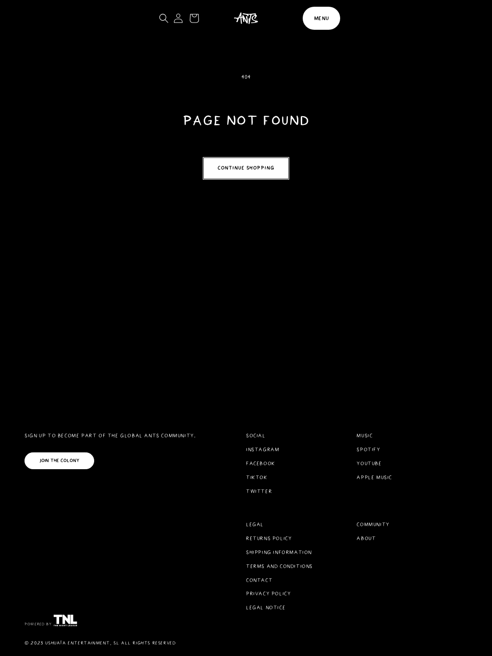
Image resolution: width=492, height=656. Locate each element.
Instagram (262, 449)
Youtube (369, 463)
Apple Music (374, 477)
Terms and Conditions (279, 566)
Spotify (368, 449)
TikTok (257, 477)
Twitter (259, 491)
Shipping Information (279, 552)
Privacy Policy (268, 593)
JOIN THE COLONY (59, 460)
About (366, 538)
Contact (259, 580)
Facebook (260, 463)
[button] (321, 18)
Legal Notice (265, 607)
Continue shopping (246, 168)
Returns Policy (269, 538)
